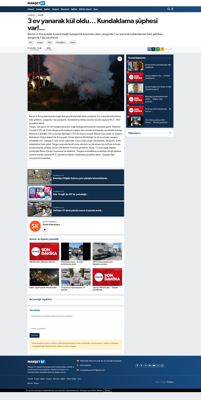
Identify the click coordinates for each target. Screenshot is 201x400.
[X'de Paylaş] (153, 49)
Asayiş (39, 9)
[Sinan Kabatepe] (35, 226)
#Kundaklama (60, 42)
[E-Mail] (45, 230)
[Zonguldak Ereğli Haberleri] (36, 3)
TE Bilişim (170, 382)
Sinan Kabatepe (51, 224)
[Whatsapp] (158, 366)
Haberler (31, 15)
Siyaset (55, 9)
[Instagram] (145, 366)
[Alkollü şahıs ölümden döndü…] (44, 251)
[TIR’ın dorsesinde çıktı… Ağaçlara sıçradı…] (107, 251)
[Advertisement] (149, 155)
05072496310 (85, 365)
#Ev (30, 42)
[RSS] (162, 366)
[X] (141, 366)
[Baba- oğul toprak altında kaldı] (44, 277)
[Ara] (168, 9)
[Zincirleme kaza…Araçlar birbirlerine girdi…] (76, 251)
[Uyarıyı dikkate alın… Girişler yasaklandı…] (107, 277)
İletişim (30, 383)
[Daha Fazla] (162, 49)
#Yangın (39, 42)
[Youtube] (154, 366)
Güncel (31, 9)
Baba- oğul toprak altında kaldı (43, 288)
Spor (95, 9)
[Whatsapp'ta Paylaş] (158, 49)
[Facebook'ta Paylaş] (149, 49)
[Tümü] (170, 133)
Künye (36, 383)
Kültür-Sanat (85, 9)
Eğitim (47, 9)
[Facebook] (137, 366)
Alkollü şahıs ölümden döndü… (43, 262)
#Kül (49, 42)
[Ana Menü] (172, 9)
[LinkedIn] (150, 366)
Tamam (107, 390)
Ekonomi (65, 9)
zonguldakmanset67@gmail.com (92, 370)
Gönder (34, 335)
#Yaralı (73, 42)
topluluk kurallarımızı (51, 343)
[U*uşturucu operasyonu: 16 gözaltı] (76, 277)
